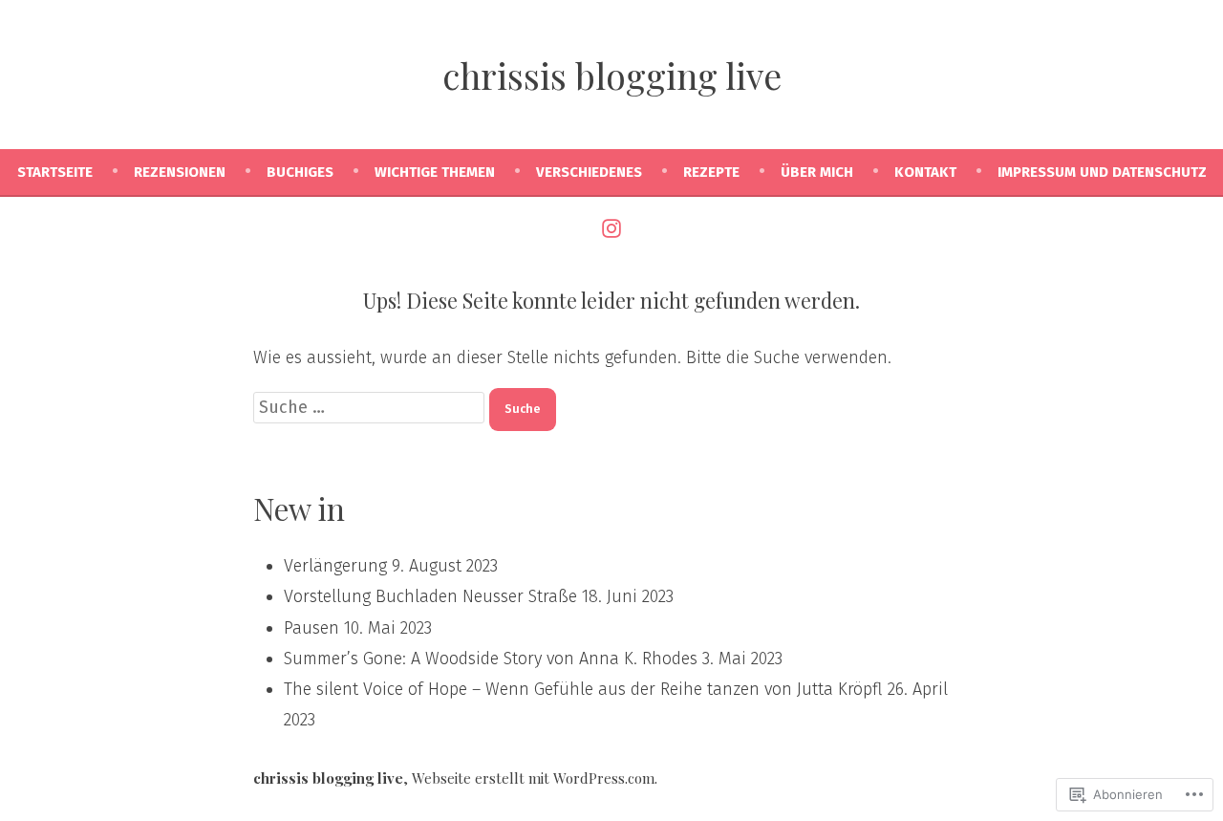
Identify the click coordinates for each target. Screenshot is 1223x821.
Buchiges (300, 172)
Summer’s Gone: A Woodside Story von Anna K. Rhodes (490, 658)
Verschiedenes (589, 172)
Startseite (55, 172)
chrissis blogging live (612, 75)
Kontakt (925, 172)
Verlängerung (335, 565)
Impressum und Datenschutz (1102, 172)
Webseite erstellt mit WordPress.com (533, 778)
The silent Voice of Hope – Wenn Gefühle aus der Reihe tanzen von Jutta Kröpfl (583, 689)
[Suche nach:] (371, 407)
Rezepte (711, 172)
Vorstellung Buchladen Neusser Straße (430, 596)
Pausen (311, 627)
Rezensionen (179, 172)
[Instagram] (611, 227)
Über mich (817, 172)
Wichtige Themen (435, 172)
